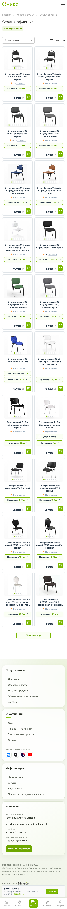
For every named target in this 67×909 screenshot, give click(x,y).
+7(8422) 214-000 (16, 832)
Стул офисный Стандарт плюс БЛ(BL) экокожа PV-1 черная (49, 545)
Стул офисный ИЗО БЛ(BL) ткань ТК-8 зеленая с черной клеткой (17, 305)
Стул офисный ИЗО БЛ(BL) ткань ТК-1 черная (49, 246)
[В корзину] (28, 97)
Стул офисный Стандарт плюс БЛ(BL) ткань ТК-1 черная (17, 545)
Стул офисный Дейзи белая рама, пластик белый (49, 425)
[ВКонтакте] (9, 755)
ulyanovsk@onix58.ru (18, 840)
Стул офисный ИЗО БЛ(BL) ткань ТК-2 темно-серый (49, 134)
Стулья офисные (48, 14)
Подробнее (19, 894)
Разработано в (9, 883)
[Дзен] (16, 755)
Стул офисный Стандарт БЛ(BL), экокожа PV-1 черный (49, 77)
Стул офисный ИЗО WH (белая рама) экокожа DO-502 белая (49, 362)
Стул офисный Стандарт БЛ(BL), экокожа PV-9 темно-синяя (17, 191)
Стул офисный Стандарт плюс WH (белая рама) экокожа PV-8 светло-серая (17, 602)
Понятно (52, 891)
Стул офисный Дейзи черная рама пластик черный (17, 425)
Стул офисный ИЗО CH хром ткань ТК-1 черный (17, 486)
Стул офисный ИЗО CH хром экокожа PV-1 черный (49, 488)
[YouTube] (30, 755)
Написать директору (19, 848)
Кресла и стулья (25, 14)
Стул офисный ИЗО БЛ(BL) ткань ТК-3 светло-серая (49, 305)
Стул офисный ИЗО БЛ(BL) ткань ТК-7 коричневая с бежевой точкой (50, 602)
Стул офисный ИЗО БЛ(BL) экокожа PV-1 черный (17, 134)
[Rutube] (23, 755)
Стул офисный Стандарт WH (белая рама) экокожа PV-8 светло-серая (17, 248)
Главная (6, 14)
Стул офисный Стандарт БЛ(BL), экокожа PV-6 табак (49, 191)
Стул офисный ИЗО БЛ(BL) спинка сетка (17, 360)
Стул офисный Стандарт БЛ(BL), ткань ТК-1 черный (17, 77)
